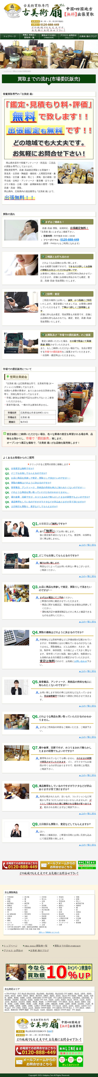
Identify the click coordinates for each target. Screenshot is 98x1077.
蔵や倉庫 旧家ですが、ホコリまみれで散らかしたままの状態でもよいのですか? (50, 497)
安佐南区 (15, 999)
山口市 (30, 1008)
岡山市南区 (50, 993)
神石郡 (35, 1002)
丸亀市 (88, 1008)
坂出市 (7, 1010)
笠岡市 (89, 993)
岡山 (13, 993)
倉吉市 (77, 1002)
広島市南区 (85, 997)
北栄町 (67, 1004)
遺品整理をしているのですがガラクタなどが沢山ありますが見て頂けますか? (48, 502)
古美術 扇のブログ (39, 950)
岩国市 (37, 1008)
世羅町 (28, 1002)
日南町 (24, 1006)
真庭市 (52, 995)
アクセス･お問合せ (13, 950)
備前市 (32, 995)
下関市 (18, 1008)
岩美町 (10, 1004)
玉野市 (83, 993)
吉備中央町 (36, 997)
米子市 (71, 1002)
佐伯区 (36, 999)
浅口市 (64, 995)
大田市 (83, 1006)
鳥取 (54, 1002)
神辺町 (41, 1002)
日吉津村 (81, 1004)
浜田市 (65, 1006)
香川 (70, 1008)
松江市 (58, 1006)
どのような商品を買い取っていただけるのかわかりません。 (40, 492)
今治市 (42, 1010)
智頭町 (28, 1004)
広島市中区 (67, 997)
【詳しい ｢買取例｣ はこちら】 (49, 932)
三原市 (57, 999)
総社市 (13, 995)
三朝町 (47, 1004)
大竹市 (7, 1002)
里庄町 (86, 995)
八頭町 (35, 1004)
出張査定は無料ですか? (22, 468)
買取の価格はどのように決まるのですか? (31, 483)
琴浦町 (61, 1004)
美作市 (58, 995)
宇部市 (24, 1008)
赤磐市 (46, 995)
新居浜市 (49, 1010)
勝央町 (16, 997)
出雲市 (71, 1006)
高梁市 (19, 995)
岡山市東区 (40, 993)
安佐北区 (23, 999)
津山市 (76, 993)
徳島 (48, 1008)
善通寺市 (14, 1010)
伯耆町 (11, 1006)
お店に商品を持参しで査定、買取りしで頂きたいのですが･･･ (40, 478)
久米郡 (28, 997)
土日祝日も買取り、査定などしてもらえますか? (34, 506)
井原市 (7, 995)
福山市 (69, 999)
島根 (48, 1006)
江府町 (36, 1006)
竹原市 (51, 999)
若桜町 (22, 1004)
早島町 (80, 995)
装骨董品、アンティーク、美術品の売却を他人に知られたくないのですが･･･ (48, 487)
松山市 (36, 1010)
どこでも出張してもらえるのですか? (29, 473)
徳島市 (58, 1008)
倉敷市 (70, 993)
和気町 (73, 995)
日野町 (30, 1006)
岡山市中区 (31, 993)
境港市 (83, 1002)
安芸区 (30, 999)
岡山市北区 (59, 993)
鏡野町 (10, 997)
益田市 (77, 1006)
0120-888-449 (49, 24)
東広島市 (14, 1002)
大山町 (87, 1004)
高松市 (81, 1008)
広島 (49, 997)
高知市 (78, 1010)
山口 (8, 1008)
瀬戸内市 (39, 995)
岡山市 (24, 993)
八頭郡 (16, 1004)
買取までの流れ (67, 946)
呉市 (45, 999)
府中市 (76, 999)
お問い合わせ (80, 661)
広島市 (59, 997)
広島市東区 (76, 997)
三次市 (82, 999)
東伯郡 (41, 1004)
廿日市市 (22, 1002)
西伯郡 (73, 1004)
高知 (68, 1010)
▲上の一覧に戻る (87, 545)
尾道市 (63, 999)
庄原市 (88, 999)
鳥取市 (65, 1002)
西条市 (56, 1010)
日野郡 (18, 1006)
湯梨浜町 (54, 1004)
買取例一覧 (35, 946)
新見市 (25, 995)
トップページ (10, 946)
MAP (50, 1031)
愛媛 (26, 1010)
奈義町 (22, 997)
